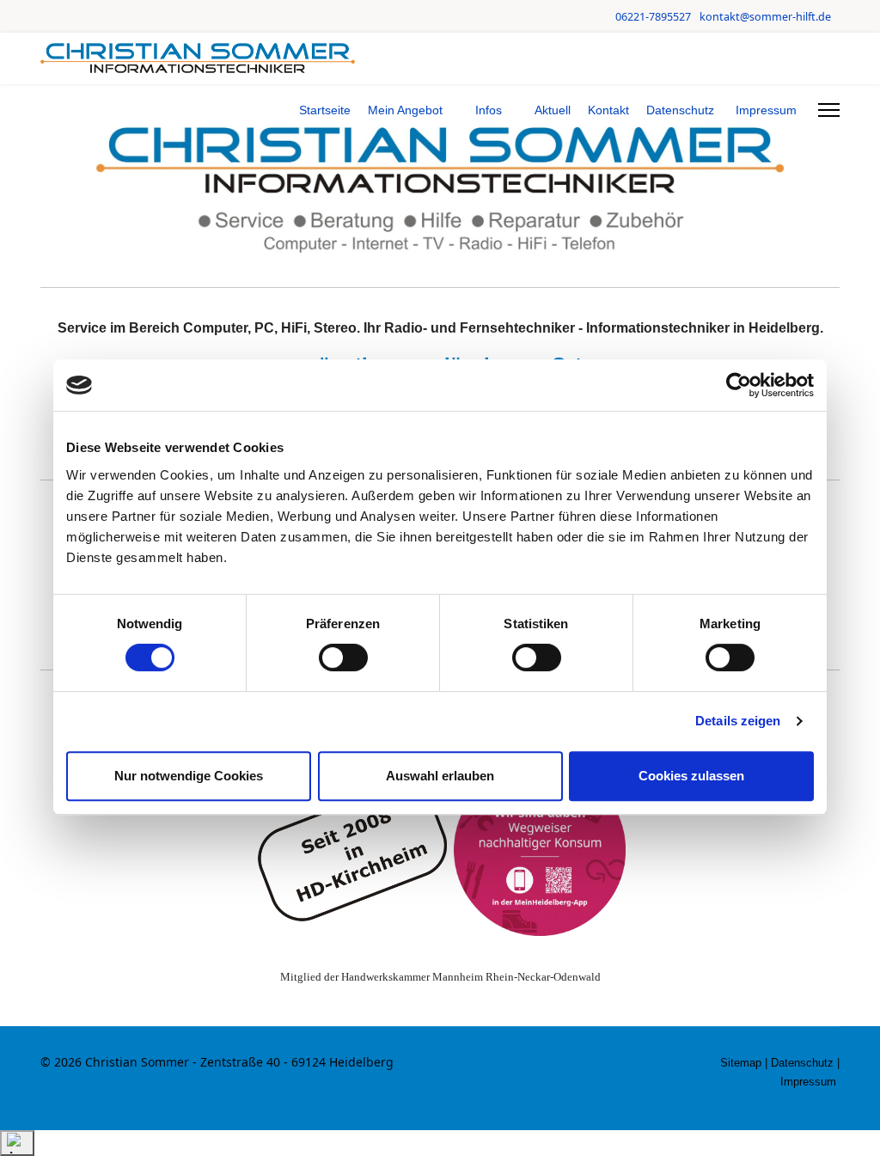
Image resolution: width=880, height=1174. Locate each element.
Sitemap (740, 1062)
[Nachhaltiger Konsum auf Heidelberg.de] (540, 850)
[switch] (343, 657)
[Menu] (829, 110)
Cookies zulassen (691, 775)
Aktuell (553, 110)
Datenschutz (680, 110)
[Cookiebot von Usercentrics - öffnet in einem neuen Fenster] (738, 385)
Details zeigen (737, 720)
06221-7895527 (653, 16)
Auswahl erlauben (440, 775)
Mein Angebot (405, 110)
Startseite (325, 110)
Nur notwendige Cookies (188, 775)
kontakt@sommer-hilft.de (765, 16)
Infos (488, 110)
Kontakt (608, 110)
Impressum (766, 110)
